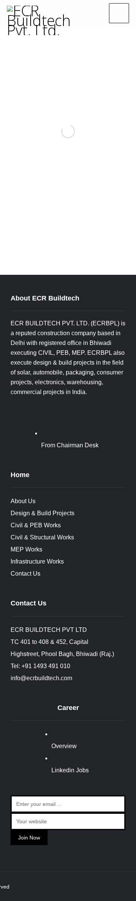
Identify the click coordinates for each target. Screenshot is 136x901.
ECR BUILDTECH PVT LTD (49, 630)
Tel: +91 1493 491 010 (40, 666)
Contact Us (25, 573)
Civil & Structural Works (42, 537)
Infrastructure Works (37, 561)
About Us (23, 501)
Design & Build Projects (42, 513)
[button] (119, 13)
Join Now (29, 838)
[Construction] (43, 20)
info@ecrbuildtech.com (41, 678)
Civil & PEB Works (36, 525)
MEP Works (26, 549)
